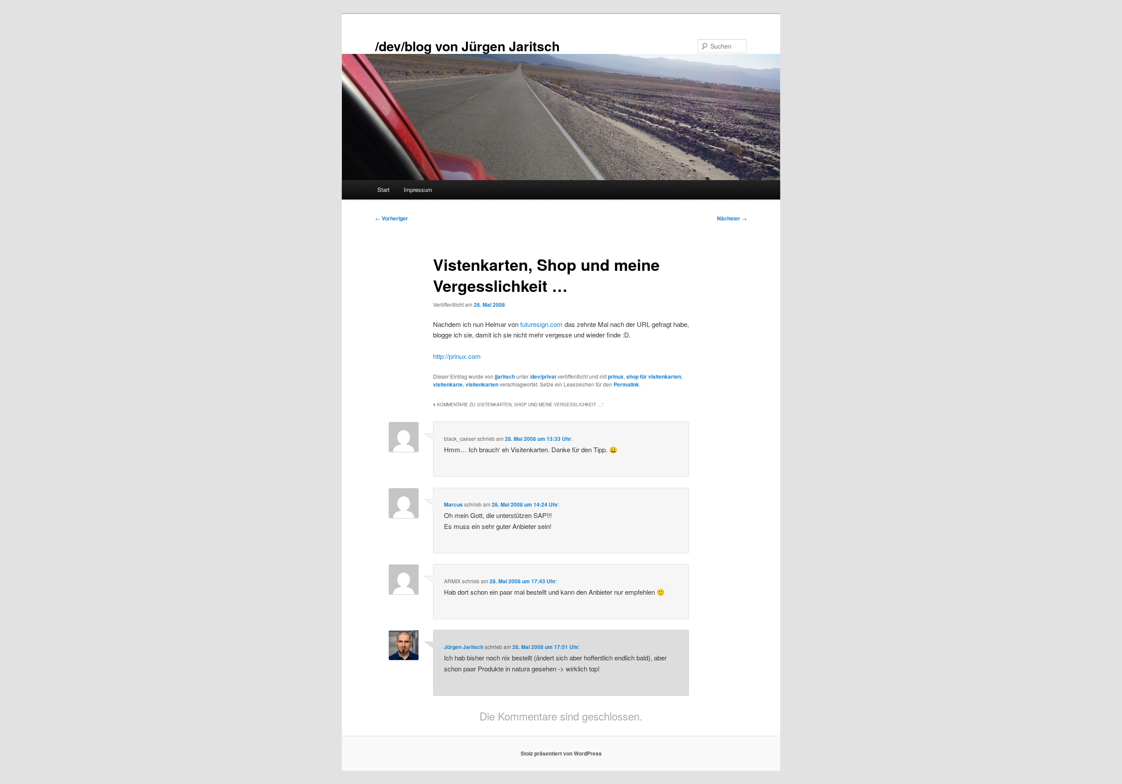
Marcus (453, 504)
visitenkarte (448, 384)
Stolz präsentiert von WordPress (561, 753)
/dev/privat (543, 376)
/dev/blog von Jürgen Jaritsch (467, 45)
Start (383, 189)
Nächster (732, 218)
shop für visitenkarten (653, 376)
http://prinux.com (457, 356)
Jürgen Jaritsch (463, 647)
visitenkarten (481, 384)
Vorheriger (391, 218)
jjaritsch (505, 376)
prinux (616, 376)
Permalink (626, 384)
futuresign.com (541, 324)
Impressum (418, 189)
